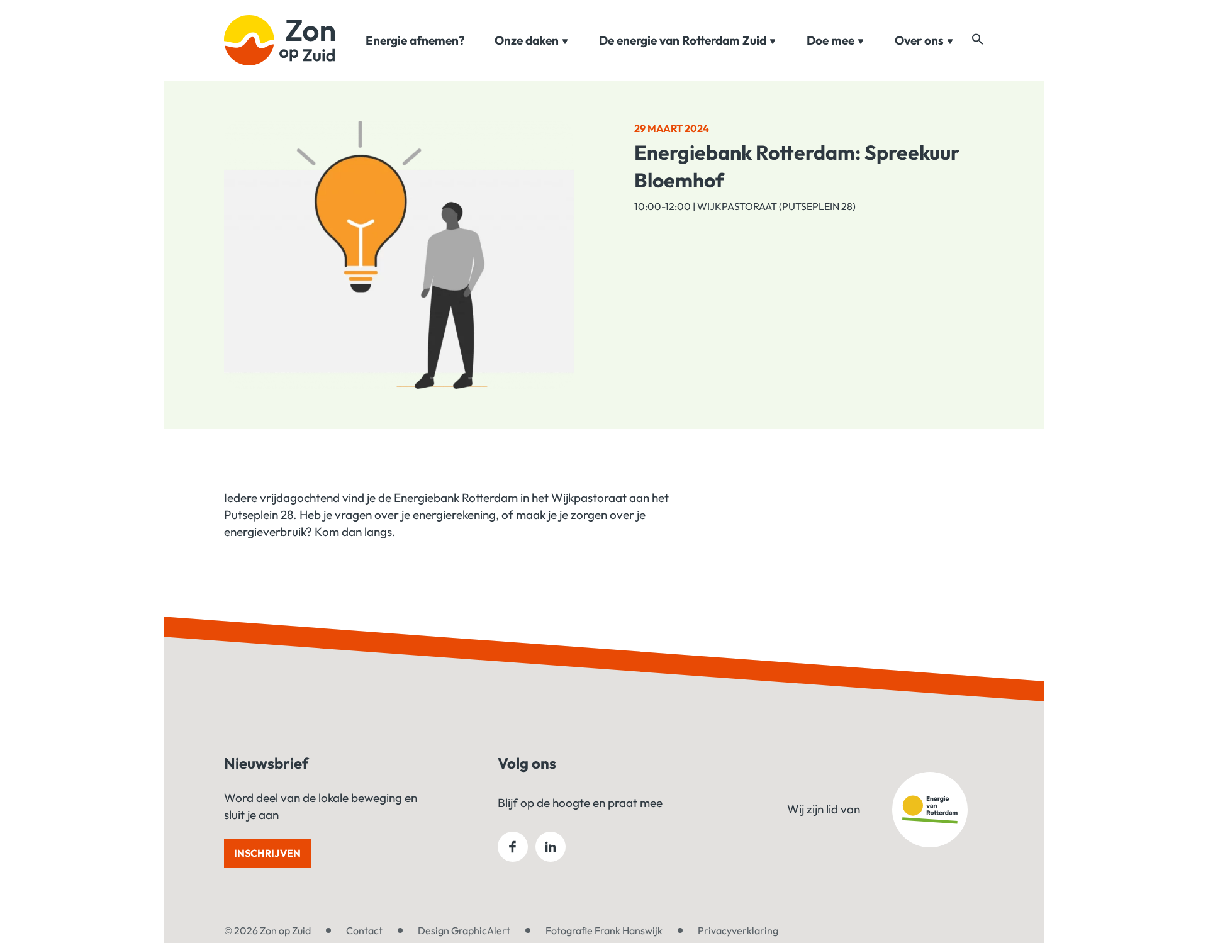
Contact (364, 930)
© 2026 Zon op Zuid (267, 930)
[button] (977, 39)
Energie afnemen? (415, 40)
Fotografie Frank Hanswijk (604, 930)
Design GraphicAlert (464, 930)
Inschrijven (267, 853)
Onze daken (527, 40)
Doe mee (830, 40)
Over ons (919, 40)
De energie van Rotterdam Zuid (682, 40)
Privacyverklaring (738, 930)
